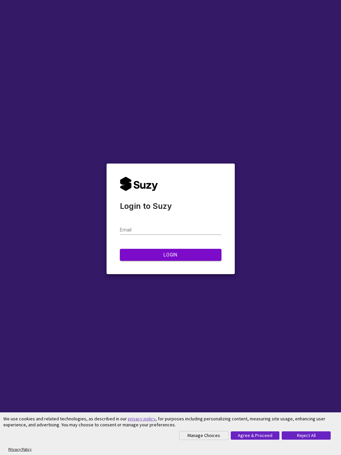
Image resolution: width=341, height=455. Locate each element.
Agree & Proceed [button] (255, 435)
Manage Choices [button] (203, 435)
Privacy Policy (20, 449)
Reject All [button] (306, 435)
